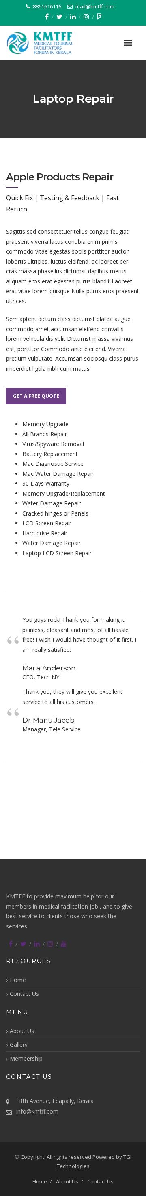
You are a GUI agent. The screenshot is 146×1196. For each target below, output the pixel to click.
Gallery (19, 1044)
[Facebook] (47, 16)
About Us (22, 1031)
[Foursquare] (99, 16)
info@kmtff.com (37, 1111)
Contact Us (24, 993)
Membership (26, 1058)
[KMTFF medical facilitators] (50, 43)
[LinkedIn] (73, 16)
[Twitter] (59, 16)
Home (18, 980)
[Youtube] (63, 943)
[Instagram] (86, 16)
